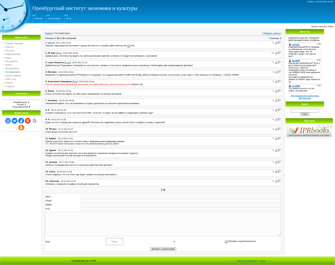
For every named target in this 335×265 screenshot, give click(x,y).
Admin (51, 42)
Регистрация (54, 18)
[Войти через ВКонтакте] (14, 121)
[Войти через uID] (8, 121)
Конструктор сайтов (247, 261)
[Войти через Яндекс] (28, 121)
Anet (75, 81)
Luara (67, 62)
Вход (68, 18)
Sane (58, 53)
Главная (38, 18)
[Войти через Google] (34, 121)
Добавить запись (271, 33)
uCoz (262, 261)
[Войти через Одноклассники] (21, 127)
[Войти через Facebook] (21, 121)
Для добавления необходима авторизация (305, 97)
